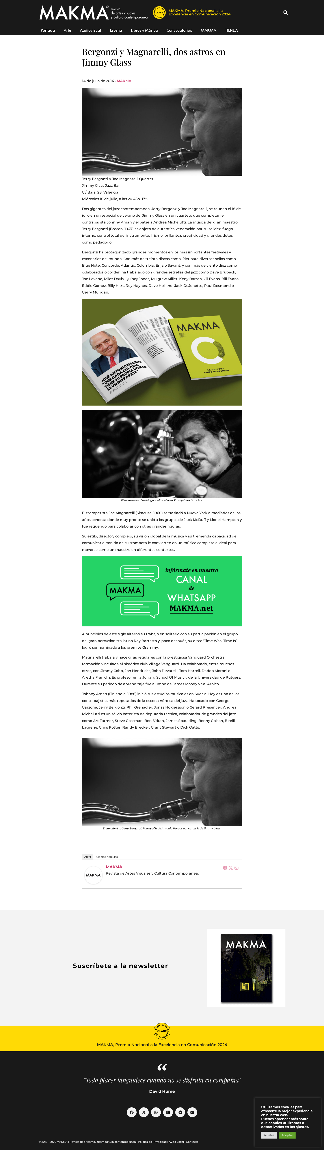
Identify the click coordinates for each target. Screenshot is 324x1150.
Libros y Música (144, 30)
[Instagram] (236, 867)
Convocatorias (179, 30)
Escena (116, 30)
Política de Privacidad (152, 1141)
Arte (67, 30)
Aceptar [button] (287, 1135)
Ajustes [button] (269, 1135)
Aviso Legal (176, 1141)
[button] (285, 12)
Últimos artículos (107, 856)
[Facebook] (225, 867)
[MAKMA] (93, 875)
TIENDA (231, 30)
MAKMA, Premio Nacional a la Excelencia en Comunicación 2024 (200, 12)
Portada (48, 30)
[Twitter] (230, 867)
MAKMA (208, 30)
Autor (87, 856)
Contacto (192, 1141)
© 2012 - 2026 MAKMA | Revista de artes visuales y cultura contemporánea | (88, 1141)
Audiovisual (90, 30)
